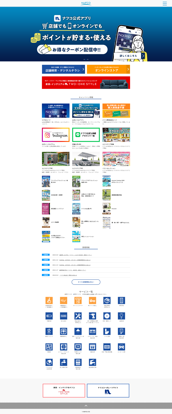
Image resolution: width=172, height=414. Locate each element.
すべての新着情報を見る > (86, 282)
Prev (2, 34)
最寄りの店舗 (90, 294)
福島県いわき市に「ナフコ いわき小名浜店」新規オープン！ (75, 255)
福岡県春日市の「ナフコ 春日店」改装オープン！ (72, 270)
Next (169, 34)
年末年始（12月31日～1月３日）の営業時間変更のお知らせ (74, 260)
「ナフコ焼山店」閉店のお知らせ (68, 275)
